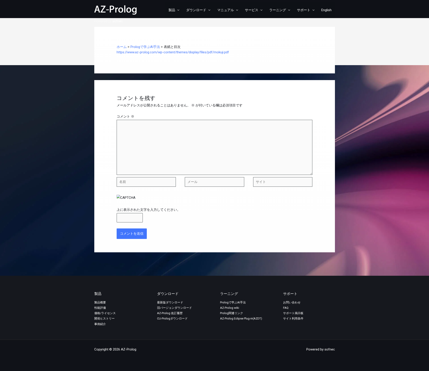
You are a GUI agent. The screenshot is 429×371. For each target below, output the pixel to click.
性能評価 (100, 307)
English (326, 10)
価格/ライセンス (105, 313)
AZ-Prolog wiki (229, 307)
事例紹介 (100, 324)
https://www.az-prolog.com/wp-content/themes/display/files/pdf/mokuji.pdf (173, 52)
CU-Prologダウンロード (172, 318)
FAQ (285, 307)
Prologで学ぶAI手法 (233, 302)
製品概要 (100, 302)
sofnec (117, 21)
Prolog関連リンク (231, 313)
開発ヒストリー (104, 318)
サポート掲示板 (293, 313)
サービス (251, 10)
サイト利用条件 (293, 318)
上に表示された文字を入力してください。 (148, 210)
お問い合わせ (292, 302)
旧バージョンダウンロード (174, 307)
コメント (125, 116)
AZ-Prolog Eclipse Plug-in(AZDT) (241, 318)
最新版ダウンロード (170, 302)
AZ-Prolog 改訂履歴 (170, 313)
